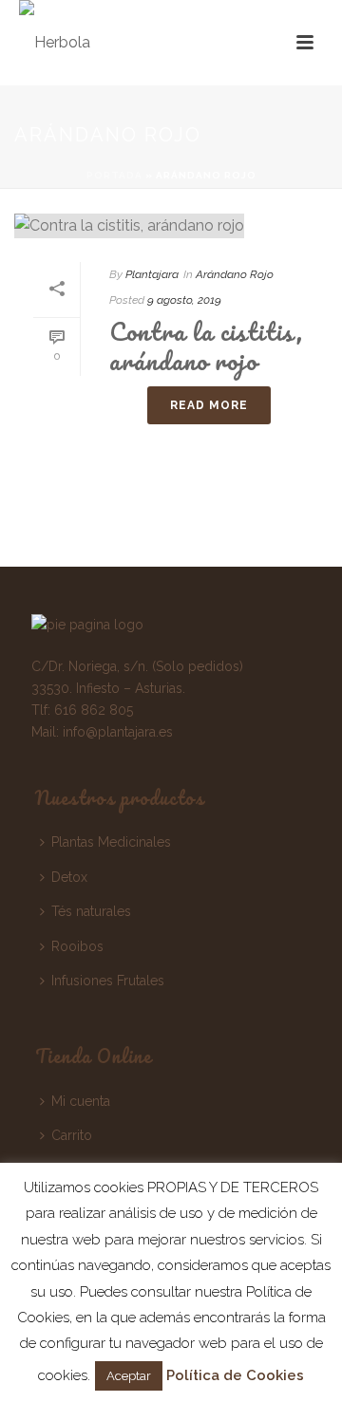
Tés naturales (91, 911)
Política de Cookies (235, 1375)
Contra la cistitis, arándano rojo (206, 346)
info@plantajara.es (118, 731)
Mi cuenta (80, 1101)
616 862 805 (93, 710)
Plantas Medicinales (111, 842)
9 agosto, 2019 (184, 300)
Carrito (71, 1135)
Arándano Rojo (235, 274)
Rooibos (77, 946)
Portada (114, 175)
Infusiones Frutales (107, 980)
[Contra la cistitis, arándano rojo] (171, 225)
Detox (69, 877)
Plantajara (152, 274)
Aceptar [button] (128, 1376)
